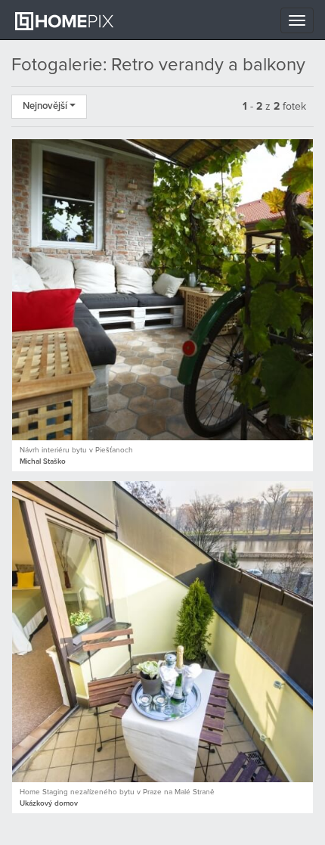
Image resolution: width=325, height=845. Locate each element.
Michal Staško (43, 461)
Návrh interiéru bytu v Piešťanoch (76, 450)
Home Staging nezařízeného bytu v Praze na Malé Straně (117, 792)
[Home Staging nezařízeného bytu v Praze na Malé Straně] (162, 631)
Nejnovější (46, 106)
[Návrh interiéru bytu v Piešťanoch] (162, 289)
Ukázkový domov (49, 803)
